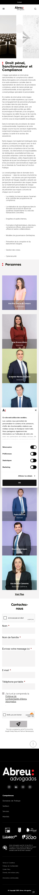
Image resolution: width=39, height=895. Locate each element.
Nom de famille (11, 637)
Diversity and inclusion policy (11, 872)
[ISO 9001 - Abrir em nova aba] (5, 847)
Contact (19, 2)
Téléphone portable (13, 681)
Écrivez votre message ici (17, 648)
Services (6, 811)
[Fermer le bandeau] (36, 410)
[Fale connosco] (33, 892)
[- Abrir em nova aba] (7, 830)
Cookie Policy (6, 869)
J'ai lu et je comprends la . (17, 699)
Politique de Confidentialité (10, 866)
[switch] (33, 454)
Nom (5, 626)
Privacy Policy (13, 731)
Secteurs (6, 806)
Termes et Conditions (9, 863)
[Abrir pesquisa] (35, 9)
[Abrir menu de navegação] (4, 8)
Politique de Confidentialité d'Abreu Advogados (16, 699)
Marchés (6, 817)
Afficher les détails (25, 476)
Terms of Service (25, 731)
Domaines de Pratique (11, 801)
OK (19, 483)
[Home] (19, 776)
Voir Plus (19, 594)
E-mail (6, 670)
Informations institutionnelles (11, 878)
